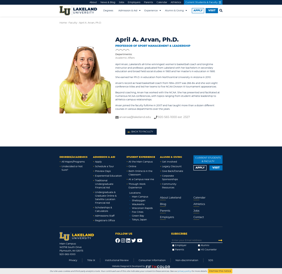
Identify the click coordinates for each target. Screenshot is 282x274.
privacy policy (184, 271)
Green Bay (138, 216)
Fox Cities (137, 212)
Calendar (162, 2)
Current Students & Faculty (201, 2)
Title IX (91, 260)
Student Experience (140, 157)
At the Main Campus (141, 162)
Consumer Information (152, 260)
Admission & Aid (127, 10)
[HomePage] (76, 236)
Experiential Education (108, 176)
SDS (210, 260)
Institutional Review (117, 260)
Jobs (121, 2)
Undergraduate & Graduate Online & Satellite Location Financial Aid (106, 197)
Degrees (108, 10)
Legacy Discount (172, 166)
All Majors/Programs (73, 162)
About (93, 2)
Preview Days (103, 171)
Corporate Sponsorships (170, 178)
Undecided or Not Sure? (72, 168)
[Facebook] (117, 240)
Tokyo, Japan (139, 219)
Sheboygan (138, 200)
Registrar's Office (105, 220)
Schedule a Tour (104, 166)
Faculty (73, 23)
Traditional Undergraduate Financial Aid (104, 184)
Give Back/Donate (172, 171)
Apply (98, 162)
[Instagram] (123, 240)
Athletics (176, 2)
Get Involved (169, 162)
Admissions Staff (104, 216)
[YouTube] (139, 240)
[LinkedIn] (128, 240)
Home (63, 23)
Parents (148, 2)
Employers (134, 2)
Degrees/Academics (73, 157)
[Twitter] (133, 240)
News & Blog (107, 2)
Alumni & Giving (174, 10)
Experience (151, 10)
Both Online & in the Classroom (140, 173)
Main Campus (140, 197)
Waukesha (138, 204)
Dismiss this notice (220, 271)
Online (132, 166)
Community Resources (169, 186)
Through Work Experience (137, 186)
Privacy (73, 260)
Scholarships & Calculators (103, 209)
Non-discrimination (187, 260)
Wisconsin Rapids (142, 208)
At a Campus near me (141, 179)
